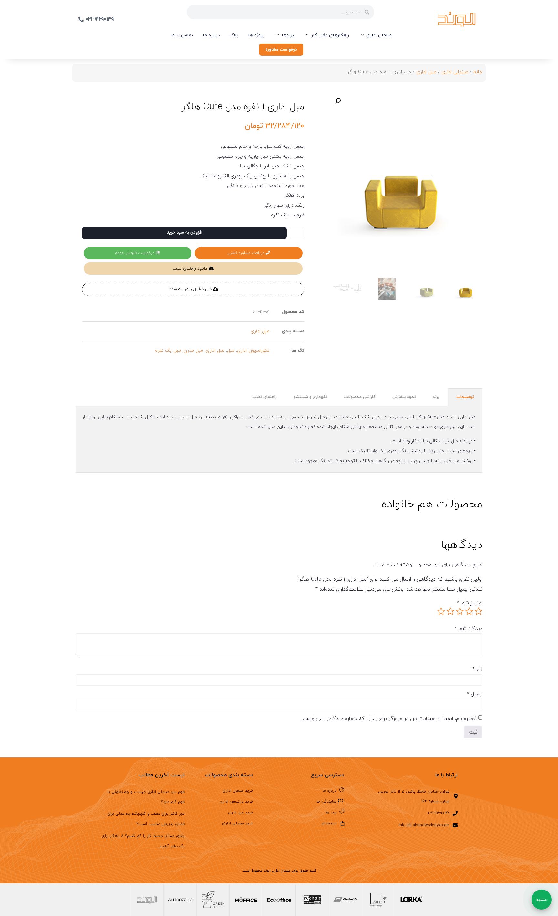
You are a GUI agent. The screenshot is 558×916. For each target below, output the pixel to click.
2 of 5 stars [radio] (469, 611)
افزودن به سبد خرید (184, 232)
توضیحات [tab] (465, 397)
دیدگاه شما (468, 628)
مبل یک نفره (168, 350)
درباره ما (211, 35)
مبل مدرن (193, 350)
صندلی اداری (454, 71)
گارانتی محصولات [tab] (360, 397)
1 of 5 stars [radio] (478, 611)
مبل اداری (426, 71)
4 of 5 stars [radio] (450, 611)
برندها (288, 35)
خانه (477, 71)
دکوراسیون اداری (253, 350)
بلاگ (234, 35)
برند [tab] (436, 397)
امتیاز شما (469, 603)
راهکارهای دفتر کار (330, 35)
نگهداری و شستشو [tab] (310, 397)
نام (477, 669)
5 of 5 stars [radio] (441, 611)
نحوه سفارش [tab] (404, 397)
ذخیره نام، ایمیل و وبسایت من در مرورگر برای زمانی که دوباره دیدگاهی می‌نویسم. (389, 718)
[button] (338, 101)
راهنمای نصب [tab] (264, 397)
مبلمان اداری (379, 35)
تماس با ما (181, 35)
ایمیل (474, 694)
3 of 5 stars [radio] (460, 611)
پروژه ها (256, 35)
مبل (230, 350)
